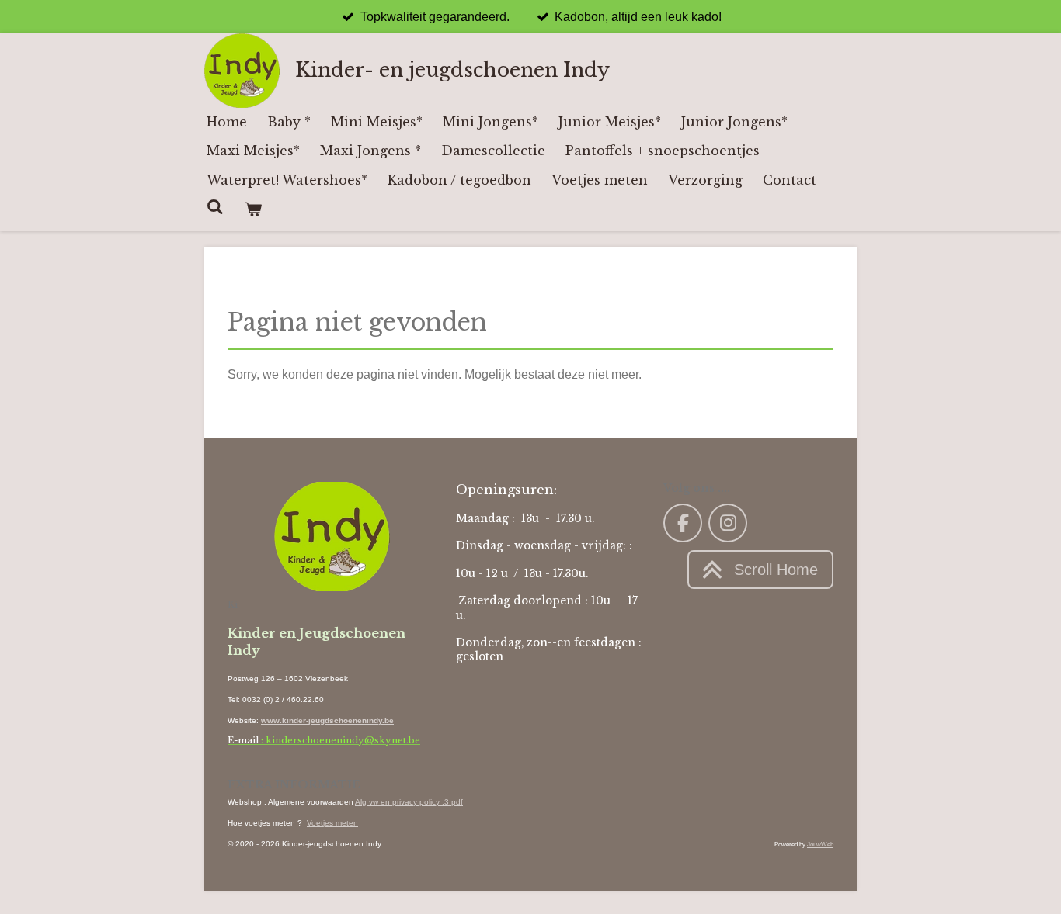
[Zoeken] (215, 206)
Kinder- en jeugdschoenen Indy (452, 70)
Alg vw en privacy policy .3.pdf (409, 802)
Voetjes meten (332, 823)
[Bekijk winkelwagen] (252, 209)
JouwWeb (820, 844)
